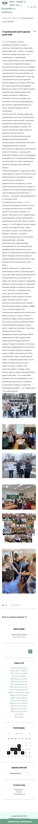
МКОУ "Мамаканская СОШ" (19, 679)
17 (8, 753)
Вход (23, 637)
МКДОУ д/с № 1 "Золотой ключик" (19, 692)
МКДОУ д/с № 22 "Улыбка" (19, 706)
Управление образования (19, 668)
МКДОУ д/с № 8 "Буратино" (19, 698)
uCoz (28, 818)
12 (15, 749)
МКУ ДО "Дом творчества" (19, 711)
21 (22, 753)
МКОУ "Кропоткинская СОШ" (19, 687)
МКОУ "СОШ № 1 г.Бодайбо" (19, 671)
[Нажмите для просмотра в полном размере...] (19, 451)
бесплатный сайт (19, 818)
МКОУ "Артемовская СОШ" (19, 684)
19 (15, 753)
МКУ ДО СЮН (19, 714)
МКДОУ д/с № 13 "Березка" (19, 700)
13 (19, 749)
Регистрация (17, 637)
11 (12, 749)
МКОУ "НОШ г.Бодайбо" (19, 676)
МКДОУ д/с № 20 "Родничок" (19, 703)
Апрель (15, 18)
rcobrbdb (16, 605)
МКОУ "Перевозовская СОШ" (19, 690)
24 (19, 18)
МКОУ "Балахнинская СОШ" (19, 681)
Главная (4, 18)
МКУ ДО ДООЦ (19, 717)
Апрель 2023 (19, 733)
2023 (9, 18)
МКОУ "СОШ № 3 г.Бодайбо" (19, 673)
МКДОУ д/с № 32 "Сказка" (19, 709)
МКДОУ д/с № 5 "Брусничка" (19, 695)
